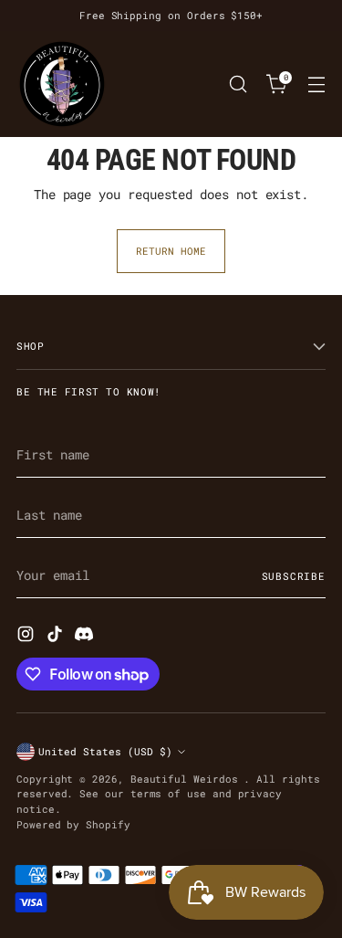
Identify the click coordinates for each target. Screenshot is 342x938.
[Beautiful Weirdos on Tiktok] (56, 636)
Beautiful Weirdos (187, 778)
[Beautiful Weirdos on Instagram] (27, 636)
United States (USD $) (105, 751)
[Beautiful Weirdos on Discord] (86, 636)
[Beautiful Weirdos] (62, 84)
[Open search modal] (237, 84)
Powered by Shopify (73, 824)
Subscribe (294, 576)
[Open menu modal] (316, 84)
